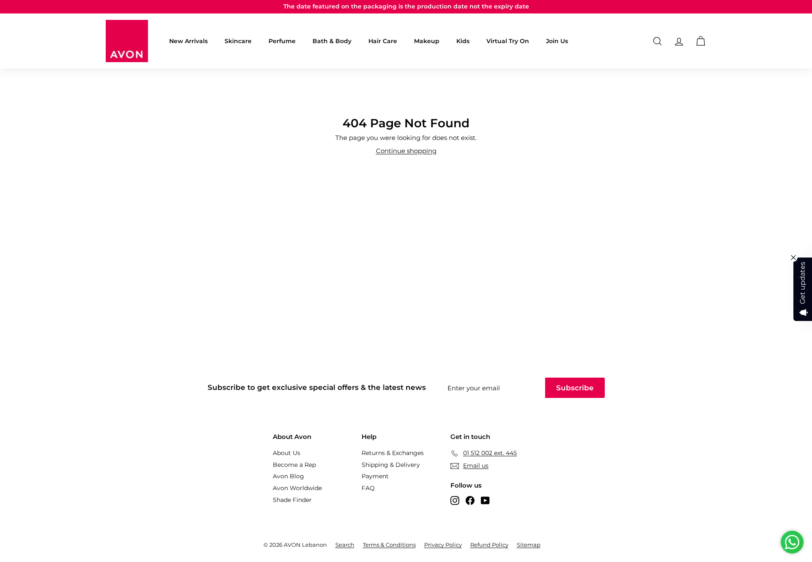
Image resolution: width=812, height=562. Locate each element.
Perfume (282, 41)
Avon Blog (288, 476)
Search (344, 544)
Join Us (557, 41)
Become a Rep (294, 465)
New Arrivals (188, 41)
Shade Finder (292, 500)
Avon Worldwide (297, 488)
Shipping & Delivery (391, 465)
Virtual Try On (507, 41)
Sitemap (528, 544)
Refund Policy (489, 544)
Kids (462, 41)
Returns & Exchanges (393, 453)
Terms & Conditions (389, 544)
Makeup (426, 41)
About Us (286, 453)
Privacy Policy (443, 544)
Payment (375, 476)
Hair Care (382, 41)
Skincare (238, 41)
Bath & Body (332, 41)
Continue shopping (406, 151)
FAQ (368, 488)
